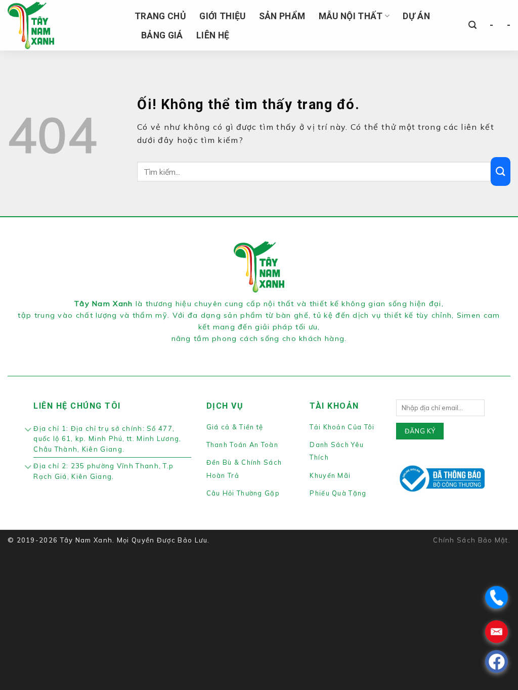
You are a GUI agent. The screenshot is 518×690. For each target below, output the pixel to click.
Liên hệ (212, 35)
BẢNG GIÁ (162, 35)
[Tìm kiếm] (472, 25)
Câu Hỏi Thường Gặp (243, 493)
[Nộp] (500, 171)
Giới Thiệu (222, 16)
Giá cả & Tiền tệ (235, 427)
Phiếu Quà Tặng (338, 493)
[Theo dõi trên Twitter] (265, 352)
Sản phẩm (282, 16)
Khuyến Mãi (330, 475)
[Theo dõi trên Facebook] (241, 352)
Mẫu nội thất (351, 16)
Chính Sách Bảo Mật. (471, 540)
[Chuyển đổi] (28, 430)
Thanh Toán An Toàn (242, 444)
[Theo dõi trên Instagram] (253, 352)
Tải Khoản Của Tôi (342, 427)
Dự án (416, 16)
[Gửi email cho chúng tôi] (277, 352)
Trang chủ (160, 16)
